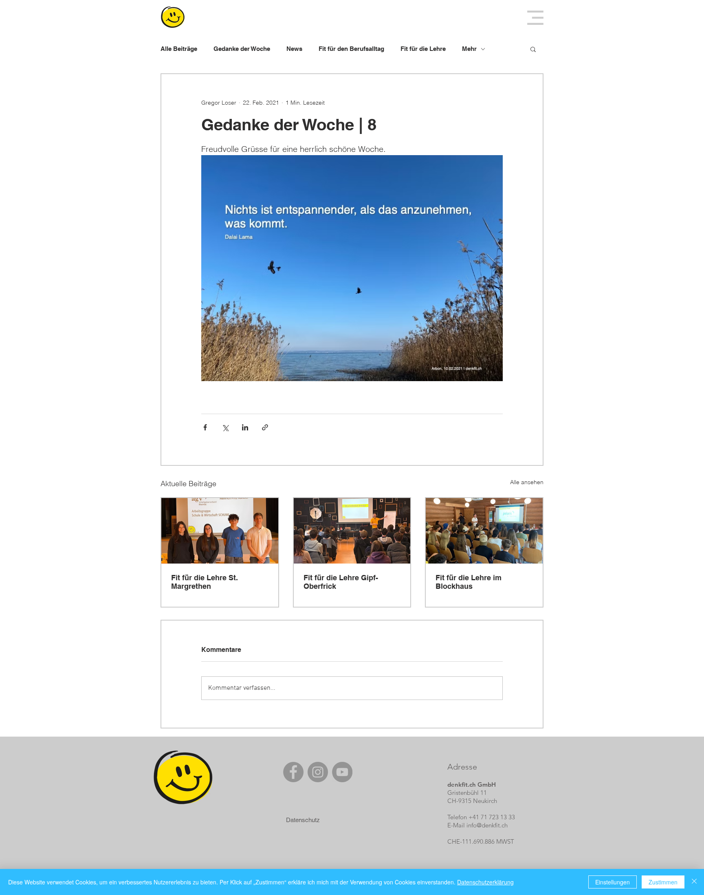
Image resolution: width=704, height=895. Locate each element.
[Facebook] (293, 772)
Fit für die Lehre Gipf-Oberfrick (341, 581)
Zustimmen (663, 882)
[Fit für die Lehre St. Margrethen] (219, 531)
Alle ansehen (526, 482)
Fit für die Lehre (423, 48)
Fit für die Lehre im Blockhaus (469, 581)
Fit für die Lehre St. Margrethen (204, 581)
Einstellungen (612, 882)
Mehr (469, 48)
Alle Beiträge (179, 48)
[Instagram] (318, 772)
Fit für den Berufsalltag (351, 48)
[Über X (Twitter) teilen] (225, 427)
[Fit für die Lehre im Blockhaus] (484, 531)
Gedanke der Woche (241, 48)
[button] (535, 18)
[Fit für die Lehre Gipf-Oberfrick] (352, 531)
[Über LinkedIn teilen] (245, 427)
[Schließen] (694, 881)
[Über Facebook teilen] (205, 427)
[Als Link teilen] (265, 427)
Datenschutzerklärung (485, 882)
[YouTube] (342, 772)
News (294, 48)
